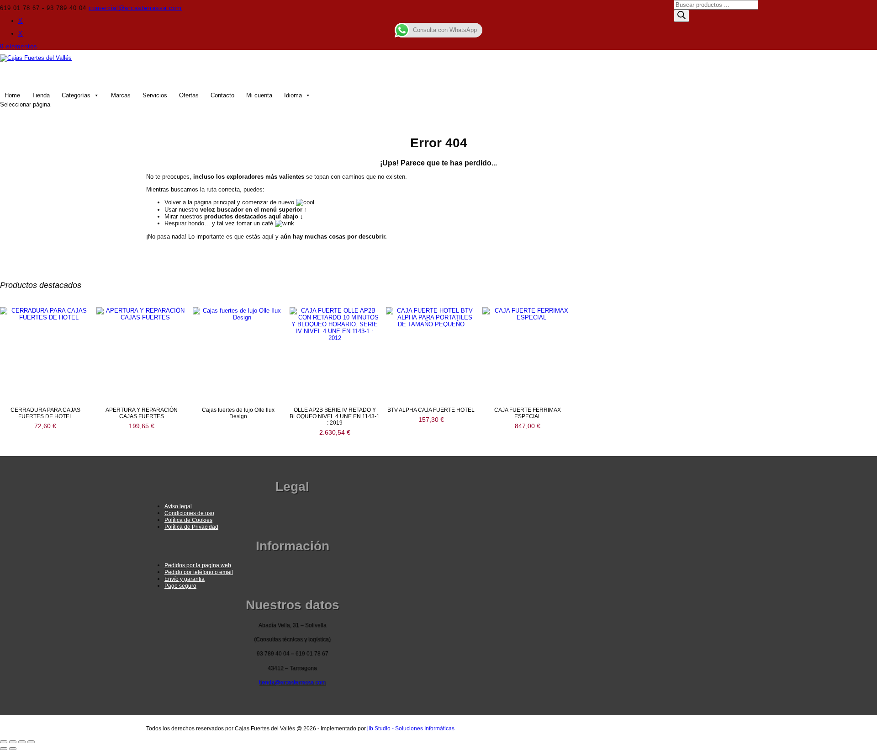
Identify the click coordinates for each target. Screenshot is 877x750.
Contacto (222, 95)
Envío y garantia (184, 579)
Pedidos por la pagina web (197, 565)
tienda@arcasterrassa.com (292, 682)
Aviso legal (178, 506)
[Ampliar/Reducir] (3, 741)
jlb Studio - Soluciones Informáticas (410, 728)
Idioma (293, 95)
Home (12, 95)
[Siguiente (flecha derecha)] (12, 748)
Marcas (121, 95)
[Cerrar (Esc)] (31, 741)
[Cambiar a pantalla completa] (12, 741)
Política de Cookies (188, 520)
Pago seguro (180, 586)
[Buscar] (681, 16)
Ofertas (189, 95)
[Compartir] (22, 741)
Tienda (41, 95)
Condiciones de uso (189, 513)
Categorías (76, 95)
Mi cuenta (259, 95)
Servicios (155, 95)
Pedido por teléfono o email (198, 572)
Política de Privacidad (191, 527)
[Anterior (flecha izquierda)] (3, 748)
